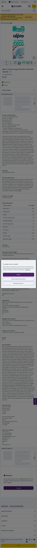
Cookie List (27, 269)
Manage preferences (18, 283)
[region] (18, 274)
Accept (18, 274)
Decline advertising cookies (18, 279)
